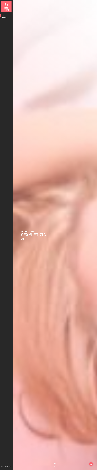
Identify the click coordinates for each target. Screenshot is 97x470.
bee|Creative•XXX (7, 466)
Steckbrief (4, 17)
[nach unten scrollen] (55, 465)
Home (3, 15)
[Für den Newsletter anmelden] (91, 464)
